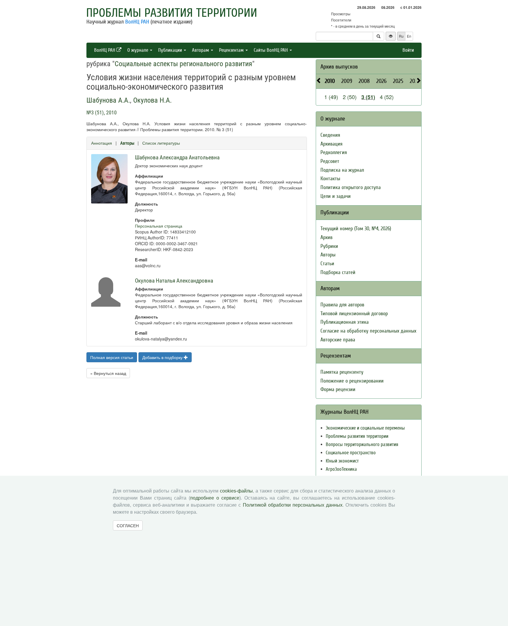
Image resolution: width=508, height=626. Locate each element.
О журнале (138, 50)
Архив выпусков (339, 66)
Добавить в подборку (163, 357)
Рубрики (329, 246)
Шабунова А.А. (108, 100)
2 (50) (350, 97)
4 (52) (387, 97)
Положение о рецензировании (352, 381)
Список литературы (161, 143)
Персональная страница (158, 226)
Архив (326, 237)
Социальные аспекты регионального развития (183, 64)
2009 (346, 81)
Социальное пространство (351, 452)
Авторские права (337, 340)
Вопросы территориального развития (362, 444)
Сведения (330, 135)
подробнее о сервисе (214, 497)
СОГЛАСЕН (128, 525)
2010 (330, 81)
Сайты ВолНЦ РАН (271, 50)
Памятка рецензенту (341, 372)
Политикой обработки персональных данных (292, 505)
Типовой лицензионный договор (354, 314)
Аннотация (101, 143)
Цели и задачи (335, 196)
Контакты (330, 179)
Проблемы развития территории (171, 13)
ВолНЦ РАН (137, 22)
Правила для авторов (342, 305)
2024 (415, 81)
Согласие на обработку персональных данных (368, 331)
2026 (381, 81)
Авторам (201, 50)
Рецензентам (232, 50)
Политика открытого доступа (350, 187)
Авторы (127, 143)
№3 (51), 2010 (101, 112)
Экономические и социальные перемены (365, 428)
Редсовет (329, 161)
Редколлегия (333, 152)
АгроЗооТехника (341, 469)
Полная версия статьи (111, 357)
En (409, 36)
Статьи (327, 264)
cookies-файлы (236, 490)
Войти (408, 50)
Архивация (331, 144)
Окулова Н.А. (152, 100)
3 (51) (368, 97)
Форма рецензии (337, 389)
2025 (398, 81)
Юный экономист (342, 461)
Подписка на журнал (342, 170)
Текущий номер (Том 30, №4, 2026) (355, 229)
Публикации (170, 50)
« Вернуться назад (108, 373)
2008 (364, 81)
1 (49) (331, 97)
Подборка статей (337, 272)
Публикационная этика (344, 322)
